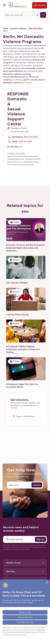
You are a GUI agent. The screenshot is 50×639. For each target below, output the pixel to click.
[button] (14, 147)
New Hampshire (36, 28)
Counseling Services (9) (16, 159)
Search (36, 485)
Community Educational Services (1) (20, 165)
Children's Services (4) (31, 162)
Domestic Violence (18, 28)
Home (5, 28)
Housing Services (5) (33, 159)
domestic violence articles (17, 74)
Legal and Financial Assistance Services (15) (22, 156)
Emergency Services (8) (16, 153)
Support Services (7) (14, 162)
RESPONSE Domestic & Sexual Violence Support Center (18, 108)
